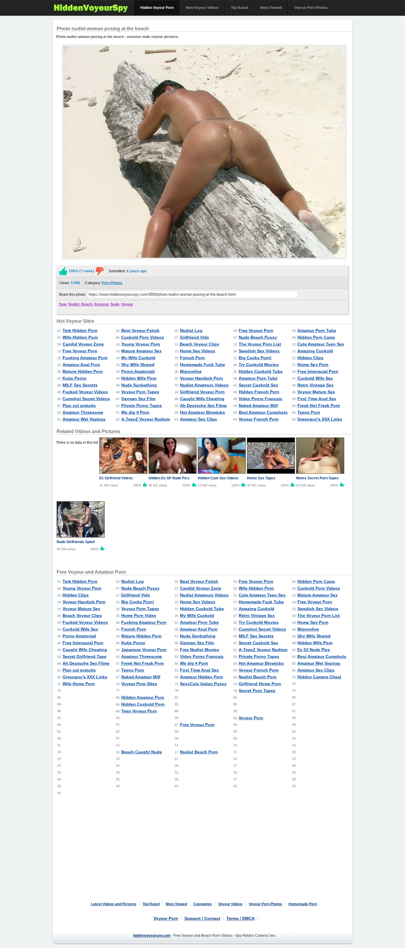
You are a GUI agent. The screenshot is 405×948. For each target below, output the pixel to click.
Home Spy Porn (313, 364)
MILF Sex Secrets (80, 385)
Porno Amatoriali (138, 371)
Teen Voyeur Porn (139, 711)
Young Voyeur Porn (140, 344)
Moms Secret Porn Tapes (317, 478)
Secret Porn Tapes (257, 690)
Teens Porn (308, 412)
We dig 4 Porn (135, 412)
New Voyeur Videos (202, 8)
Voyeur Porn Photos (311, 8)
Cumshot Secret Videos (86, 398)
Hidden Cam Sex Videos (218, 478)
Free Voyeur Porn (256, 330)
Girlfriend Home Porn (260, 683)
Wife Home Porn (79, 683)
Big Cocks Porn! (255, 357)
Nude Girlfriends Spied (76, 542)
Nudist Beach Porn (258, 677)
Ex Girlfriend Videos (116, 478)
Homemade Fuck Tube (202, 364)
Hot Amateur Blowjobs (202, 412)
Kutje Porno (75, 378)
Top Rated (239, 8)
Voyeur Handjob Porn (201, 378)
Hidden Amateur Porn (142, 697)
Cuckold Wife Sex (315, 378)
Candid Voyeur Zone (83, 344)
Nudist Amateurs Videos (204, 385)
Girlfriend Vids (194, 337)
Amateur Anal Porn (81, 364)
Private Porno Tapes (141, 405)
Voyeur (127, 304)
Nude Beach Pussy (258, 337)
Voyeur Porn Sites (139, 683)
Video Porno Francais (260, 398)
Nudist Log (191, 330)
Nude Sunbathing (139, 385)
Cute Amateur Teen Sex (320, 344)
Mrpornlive (191, 371)
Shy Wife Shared (137, 364)
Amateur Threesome (83, 412)
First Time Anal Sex (316, 398)
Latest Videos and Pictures (113, 904)
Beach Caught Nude (141, 752)
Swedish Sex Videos (259, 351)
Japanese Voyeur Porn (144, 649)
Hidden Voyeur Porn (157, 8)
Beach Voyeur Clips (199, 344)
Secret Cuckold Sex (258, 385)
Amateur (101, 304)
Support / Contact (202, 918)
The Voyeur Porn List (260, 344)
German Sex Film (138, 398)
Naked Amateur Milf (258, 405)
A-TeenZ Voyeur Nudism (145, 419)
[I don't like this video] (99, 271)
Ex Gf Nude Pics (313, 649)
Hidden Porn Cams (316, 337)
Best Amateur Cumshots (263, 412)
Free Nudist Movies (199, 649)
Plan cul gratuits (79, 405)
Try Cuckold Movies (259, 364)
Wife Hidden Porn (80, 337)
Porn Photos (112, 283)
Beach (86, 304)
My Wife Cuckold (138, 357)
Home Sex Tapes (261, 478)
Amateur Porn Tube (316, 330)
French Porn (192, 357)
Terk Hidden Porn (80, 330)
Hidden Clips (310, 357)
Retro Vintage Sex (315, 385)
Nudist (73, 304)
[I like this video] (63, 271)
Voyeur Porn (251, 717)
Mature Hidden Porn (83, 371)
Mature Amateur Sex (141, 351)
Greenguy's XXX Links (319, 419)
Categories (202, 904)
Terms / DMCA (241, 918)
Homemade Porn (302, 904)
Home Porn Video (138, 615)
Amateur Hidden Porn (201, 677)
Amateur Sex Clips (198, 419)
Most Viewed (271, 8)
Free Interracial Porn (317, 371)
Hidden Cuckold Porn (143, 704)
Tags (63, 304)
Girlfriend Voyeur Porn (202, 391)
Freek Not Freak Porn (318, 405)
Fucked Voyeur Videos (85, 391)
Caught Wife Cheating (202, 398)
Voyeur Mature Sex (316, 391)
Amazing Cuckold (315, 351)
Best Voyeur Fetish (140, 330)
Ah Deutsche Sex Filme (203, 405)
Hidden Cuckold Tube (261, 371)
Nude (115, 304)
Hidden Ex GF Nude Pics (169, 478)
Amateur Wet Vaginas (84, 419)
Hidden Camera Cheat (319, 677)
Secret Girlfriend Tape (84, 656)
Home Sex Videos (197, 351)
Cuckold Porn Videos (142, 337)
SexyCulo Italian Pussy (203, 683)
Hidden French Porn (259, 391)
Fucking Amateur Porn (85, 357)
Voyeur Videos (230, 904)
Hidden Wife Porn (139, 378)
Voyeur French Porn (259, 419)
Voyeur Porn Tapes (140, 391)
